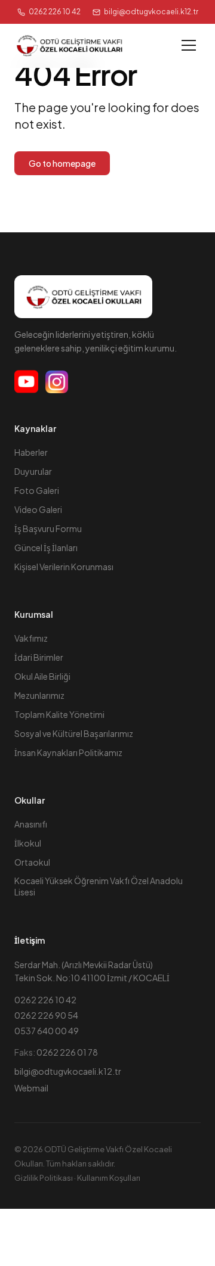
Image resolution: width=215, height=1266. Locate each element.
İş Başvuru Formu (48, 528)
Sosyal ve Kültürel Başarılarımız (73, 733)
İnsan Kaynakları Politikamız (68, 752)
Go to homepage (62, 163)
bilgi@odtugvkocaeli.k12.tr (67, 1071)
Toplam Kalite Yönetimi (59, 714)
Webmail (31, 1088)
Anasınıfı (30, 824)
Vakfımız (31, 638)
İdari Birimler (38, 657)
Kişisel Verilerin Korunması (63, 566)
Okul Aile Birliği (42, 676)
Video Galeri (38, 509)
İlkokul (27, 843)
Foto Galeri (36, 490)
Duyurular (33, 471)
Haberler (31, 452)
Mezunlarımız (39, 695)
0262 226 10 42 (55, 11)
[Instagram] (56, 382)
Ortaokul (32, 862)
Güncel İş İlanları (46, 547)
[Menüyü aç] (189, 45)
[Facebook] (26, 382)
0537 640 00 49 (46, 1030)
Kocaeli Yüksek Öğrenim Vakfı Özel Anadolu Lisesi (98, 886)
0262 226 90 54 (46, 1015)
